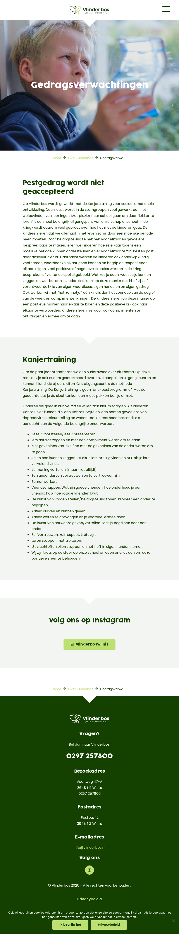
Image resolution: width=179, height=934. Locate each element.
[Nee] (173, 920)
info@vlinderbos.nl (89, 847)
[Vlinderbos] (89, 10)
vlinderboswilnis (91, 644)
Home (56, 158)
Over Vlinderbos (80, 158)
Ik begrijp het (70, 925)
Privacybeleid (89, 899)
